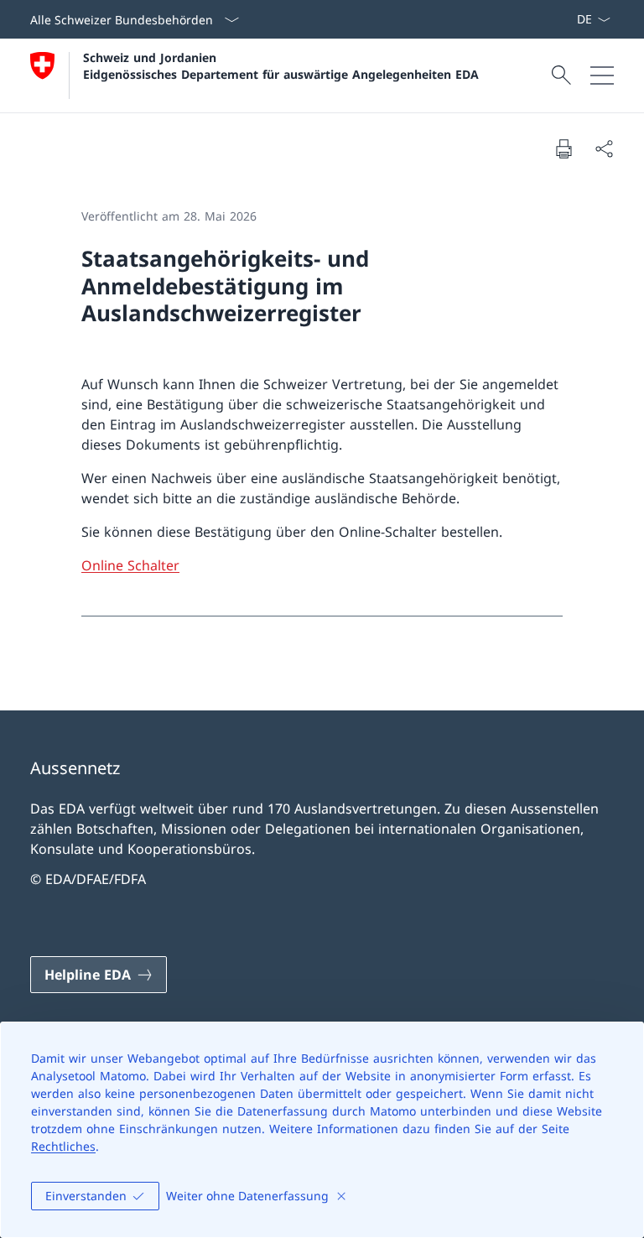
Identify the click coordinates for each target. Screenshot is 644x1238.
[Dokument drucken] (563, 148)
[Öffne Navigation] (602, 75)
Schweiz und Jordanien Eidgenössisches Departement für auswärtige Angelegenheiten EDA (281, 65)
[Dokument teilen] (604, 148)
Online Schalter (130, 565)
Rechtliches (63, 1146)
